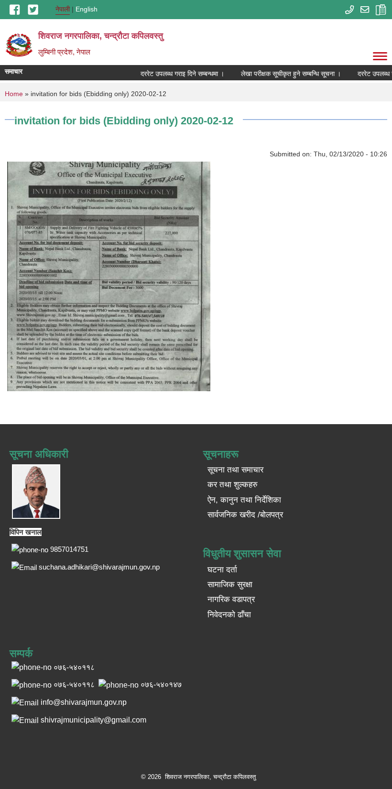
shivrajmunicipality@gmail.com (93, 720)
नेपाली (62, 9)
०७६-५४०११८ (74, 684)
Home (14, 94)
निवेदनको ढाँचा (229, 614)
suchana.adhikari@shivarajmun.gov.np (99, 567)
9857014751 (69, 549)
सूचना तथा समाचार (235, 469)
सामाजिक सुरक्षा (229, 584)
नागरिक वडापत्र (231, 599)
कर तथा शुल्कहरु (232, 484)
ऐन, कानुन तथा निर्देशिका (244, 499)
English (87, 9)
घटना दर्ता (222, 569)
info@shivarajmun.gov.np (84, 702)
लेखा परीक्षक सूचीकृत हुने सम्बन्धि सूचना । (285, 73)
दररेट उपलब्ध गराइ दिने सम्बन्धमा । (176, 73)
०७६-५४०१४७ (161, 684)
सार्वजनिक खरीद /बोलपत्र (245, 514)
